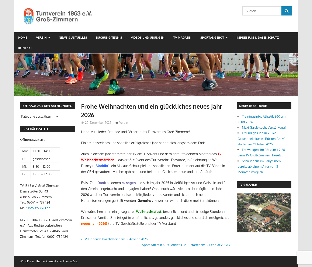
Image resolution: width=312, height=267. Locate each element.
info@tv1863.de (39, 208)
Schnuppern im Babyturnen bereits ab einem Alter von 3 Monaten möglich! (259, 166)
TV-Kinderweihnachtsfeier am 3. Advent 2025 (115, 239)
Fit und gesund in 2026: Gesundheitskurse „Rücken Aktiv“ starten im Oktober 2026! (261, 138)
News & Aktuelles (73, 37)
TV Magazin (182, 37)
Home (22, 37)
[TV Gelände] (264, 212)
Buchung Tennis (109, 37)
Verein (41, 37)
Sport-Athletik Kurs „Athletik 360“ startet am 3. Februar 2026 (185, 245)
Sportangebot (212, 37)
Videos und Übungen (147, 37)
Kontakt (25, 48)
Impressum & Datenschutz (257, 37)
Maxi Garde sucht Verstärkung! (264, 127)
